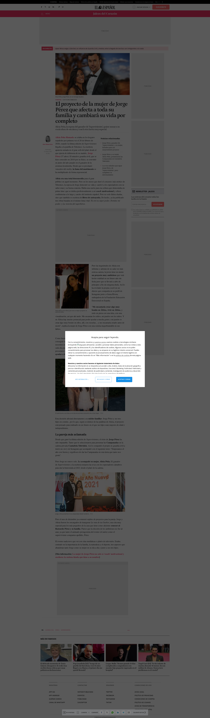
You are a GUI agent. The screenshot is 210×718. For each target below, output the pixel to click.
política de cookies (123, 355)
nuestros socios (100, 342)
